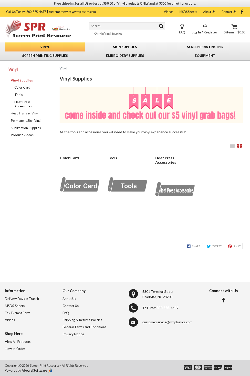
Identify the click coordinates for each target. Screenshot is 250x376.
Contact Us (228, 12)
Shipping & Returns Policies (82, 320)
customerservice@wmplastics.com (72, 12)
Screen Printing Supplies (45, 56)
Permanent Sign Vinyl (26, 120)
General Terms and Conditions (84, 327)
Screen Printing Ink (205, 47)
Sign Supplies (125, 47)
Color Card (22, 87)
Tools (18, 95)
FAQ (182, 32)
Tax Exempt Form (17, 313)
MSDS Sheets (188, 12)
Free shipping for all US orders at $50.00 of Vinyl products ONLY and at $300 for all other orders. (125, 3)
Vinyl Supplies (22, 80)
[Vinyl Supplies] (151, 105)
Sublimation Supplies (26, 128)
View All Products (18, 342)
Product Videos (22, 135)
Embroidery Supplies (125, 56)
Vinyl (45, 47)
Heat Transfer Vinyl (25, 113)
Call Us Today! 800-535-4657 (26, 12)
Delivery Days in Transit (22, 299)
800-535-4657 (167, 308)
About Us (209, 12)
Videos (168, 12)
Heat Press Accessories (23, 104)
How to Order (15, 349)
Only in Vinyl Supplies (108, 33)
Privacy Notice (73, 334)
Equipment (205, 56)
